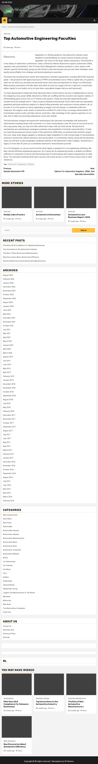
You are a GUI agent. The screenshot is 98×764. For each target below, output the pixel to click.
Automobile (7, 526)
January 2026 (8, 283)
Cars (5, 573)
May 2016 (7, 489)
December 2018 (9, 384)
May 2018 (7, 407)
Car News (7, 569)
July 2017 (6, 434)
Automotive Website (11, 554)
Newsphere (57, 761)
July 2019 (6, 361)
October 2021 (8, 326)
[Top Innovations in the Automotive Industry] (49, 684)
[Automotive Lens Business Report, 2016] (81, 197)
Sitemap (6, 637)
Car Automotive (9, 561)
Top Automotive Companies (14, 608)
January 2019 (8, 380)
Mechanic (7, 596)
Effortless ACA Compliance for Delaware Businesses (24, 245)
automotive (12, 164)
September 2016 (9, 473)
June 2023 (7, 310)
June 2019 (7, 364)
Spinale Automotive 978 (14, 170)
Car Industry (8, 565)
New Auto (7, 604)
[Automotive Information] (49, 197)
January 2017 (8, 458)
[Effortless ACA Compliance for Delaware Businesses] (17, 684)
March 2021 (7, 341)
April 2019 (7, 372)
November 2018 (9, 388)
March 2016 (7, 497)
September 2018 (9, 396)
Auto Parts (7, 523)
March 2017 (7, 450)
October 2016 (8, 469)
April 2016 (7, 493)
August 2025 (8, 302)
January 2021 (8, 345)
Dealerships (7, 581)
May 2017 (7, 442)
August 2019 (8, 357)
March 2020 (7, 353)
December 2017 (9, 415)
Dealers (6, 577)
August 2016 (8, 477)
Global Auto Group (10, 589)
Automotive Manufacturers (13, 538)
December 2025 (9, 287)
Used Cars (7, 34)
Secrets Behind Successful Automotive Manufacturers (24, 261)
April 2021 (7, 337)
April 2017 (7, 446)
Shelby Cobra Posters (14, 215)
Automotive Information (48, 215)
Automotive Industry (11, 534)
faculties (31, 164)
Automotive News (10, 542)
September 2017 (9, 427)
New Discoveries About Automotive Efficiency (21, 257)
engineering (22, 164)
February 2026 (8, 279)
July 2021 (6, 330)
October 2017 (8, 423)
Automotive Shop (10, 546)
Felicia (18, 47)
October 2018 (8, 392)
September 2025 (9, 298)
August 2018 (8, 400)
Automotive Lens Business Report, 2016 (79, 216)
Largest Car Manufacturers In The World (19, 593)
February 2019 (8, 376)
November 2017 (9, 419)
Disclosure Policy (9, 634)
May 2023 (7, 314)
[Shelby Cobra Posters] (17, 197)
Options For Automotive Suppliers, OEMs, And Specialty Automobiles (74, 171)
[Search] (94, 20)
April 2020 (7, 349)
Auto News (7, 519)
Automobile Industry (11, 530)
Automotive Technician (12, 550)
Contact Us (7, 626)
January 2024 (8, 306)
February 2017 (8, 454)
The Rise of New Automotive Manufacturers (20, 253)
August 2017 (8, 431)
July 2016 (6, 481)
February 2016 (8, 501)
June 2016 (7, 485)
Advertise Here (8, 630)
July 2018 (6, 403)
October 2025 (8, 294)
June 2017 (7, 438)
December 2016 (9, 462)
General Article (8, 585)
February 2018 (8, 411)
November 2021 (9, 322)
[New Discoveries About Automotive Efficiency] (17, 727)
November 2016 (9, 466)
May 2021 (7, 333)
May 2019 (7, 368)
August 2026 (8, 275)
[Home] (4, 20)
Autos (5, 558)
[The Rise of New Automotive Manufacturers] (81, 684)
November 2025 (9, 291)
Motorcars (7, 600)
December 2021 (9, 318)
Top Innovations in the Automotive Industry (20, 249)
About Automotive (10, 515)
